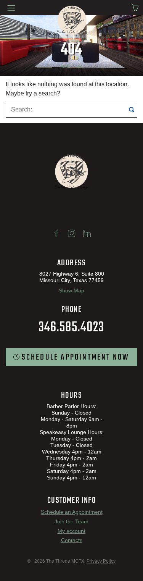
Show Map (71, 290)
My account (71, 531)
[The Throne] (72, 20)
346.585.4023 (71, 328)
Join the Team (71, 521)
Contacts (71, 540)
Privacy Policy (101, 561)
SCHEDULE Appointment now (76, 357)
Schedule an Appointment (72, 511)
